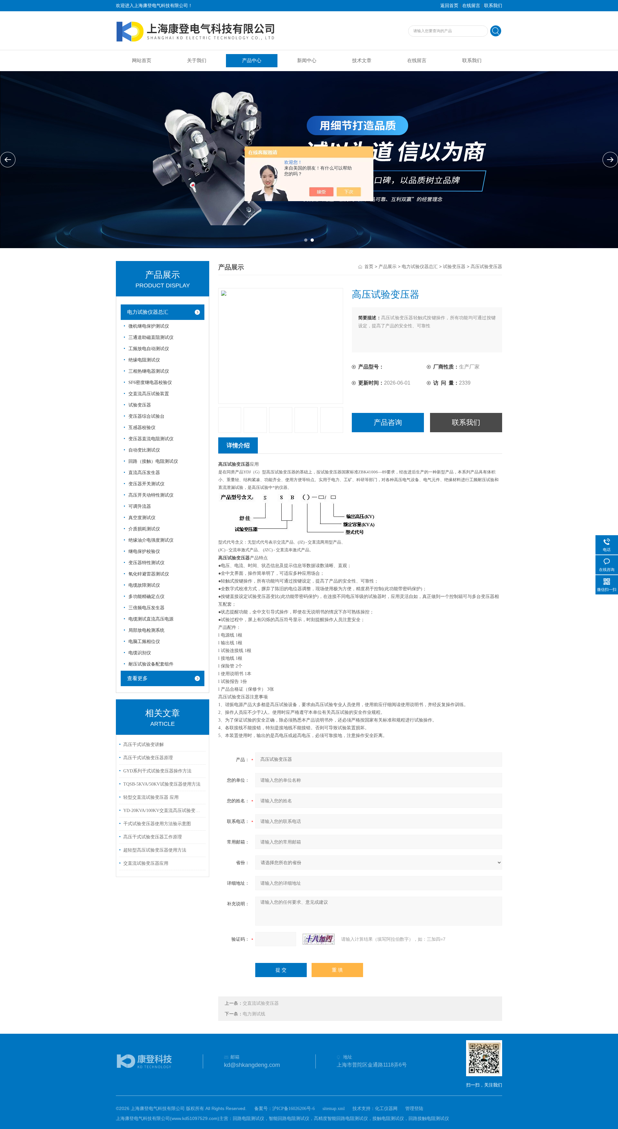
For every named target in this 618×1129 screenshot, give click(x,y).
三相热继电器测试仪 (148, 371)
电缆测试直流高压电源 (150, 619)
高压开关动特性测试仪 (150, 495)
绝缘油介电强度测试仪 (150, 540)
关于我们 (196, 60)
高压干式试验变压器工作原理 (152, 837)
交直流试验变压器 (261, 1003)
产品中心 (251, 60)
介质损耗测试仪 (144, 529)
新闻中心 (306, 60)
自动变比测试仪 (144, 450)
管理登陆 (414, 1108)
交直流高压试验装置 (148, 393)
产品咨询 (388, 422)
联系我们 (493, 5)
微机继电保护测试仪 (148, 326)
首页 (368, 266)
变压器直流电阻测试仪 (150, 438)
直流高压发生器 (144, 472)
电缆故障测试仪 (144, 585)
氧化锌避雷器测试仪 (148, 574)
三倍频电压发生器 (146, 607)
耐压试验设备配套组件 (150, 664)
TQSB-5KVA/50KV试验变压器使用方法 (162, 784)
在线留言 (471, 5)
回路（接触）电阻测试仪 (153, 461)
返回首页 (449, 5)
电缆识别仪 (139, 652)
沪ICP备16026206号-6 (293, 1108)
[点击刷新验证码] (319, 939)
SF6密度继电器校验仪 (150, 382)
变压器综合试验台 (146, 416)
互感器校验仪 (141, 427)
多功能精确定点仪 (146, 596)
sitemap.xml (334, 1108)
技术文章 (361, 60)
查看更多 (137, 678)
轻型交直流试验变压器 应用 (151, 797)
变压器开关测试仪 (146, 483)
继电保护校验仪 (144, 551)
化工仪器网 (386, 1108)
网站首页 (141, 60)
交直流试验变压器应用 (145, 863)
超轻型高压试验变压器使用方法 (154, 850)
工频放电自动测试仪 (148, 348)
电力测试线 (254, 1014)
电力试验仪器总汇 (147, 312)
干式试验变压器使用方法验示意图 (157, 823)
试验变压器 (139, 405)
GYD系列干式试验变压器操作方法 (157, 771)
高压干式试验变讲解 (143, 744)
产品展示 (388, 266)
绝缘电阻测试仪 (144, 360)
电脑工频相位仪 (144, 641)
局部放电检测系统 (146, 630)
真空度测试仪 (141, 517)
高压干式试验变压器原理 (148, 757)
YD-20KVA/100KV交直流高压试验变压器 (163, 810)
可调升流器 (139, 506)
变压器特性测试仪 (146, 562)
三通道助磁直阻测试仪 (150, 337)
